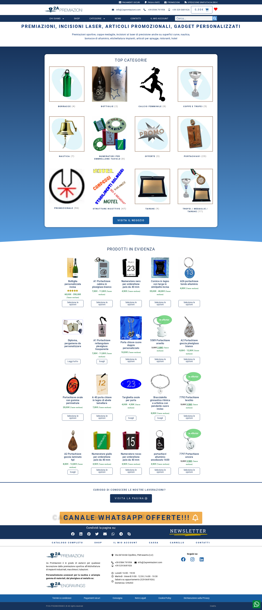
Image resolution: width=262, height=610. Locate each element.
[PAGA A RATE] (145, 2)
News (118, 18)
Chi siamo (55, 18)
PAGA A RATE (154, 2)
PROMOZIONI (174, 2)
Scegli (102, 361)
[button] (73, 534)
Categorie (95, 18)
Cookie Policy (164, 598)
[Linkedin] (201, 559)
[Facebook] (183, 559)
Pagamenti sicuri (92, 598)
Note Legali (140, 598)
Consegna (118, 598)
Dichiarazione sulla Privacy (197, 598)
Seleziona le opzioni (72, 303)
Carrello (177, 542)
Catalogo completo (67, 542)
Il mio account (159, 18)
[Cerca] (214, 18)
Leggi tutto (72, 361)
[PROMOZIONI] (165, 2)
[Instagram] (192, 559)
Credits (213, 606)
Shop (77, 18)
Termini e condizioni (61, 598)
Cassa (154, 542)
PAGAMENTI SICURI (131, 2)
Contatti (136, 18)
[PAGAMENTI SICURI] (120, 2)
